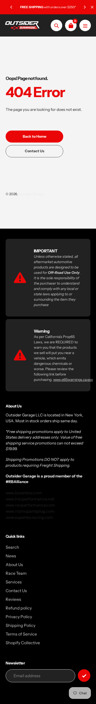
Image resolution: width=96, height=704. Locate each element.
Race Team (16, 573)
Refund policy (19, 608)
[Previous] (11, 7)
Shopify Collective (23, 642)
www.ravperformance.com (30, 505)
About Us (14, 564)
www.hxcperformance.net (30, 498)
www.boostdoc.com (24, 492)
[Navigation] (85, 25)
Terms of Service (21, 634)
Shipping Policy (20, 625)
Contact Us (16, 590)
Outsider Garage (31, 194)
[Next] (84, 7)
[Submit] (84, 675)
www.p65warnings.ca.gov (73, 379)
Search (12, 547)
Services (14, 581)
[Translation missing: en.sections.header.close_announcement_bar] (92, 7)
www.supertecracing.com (29, 517)
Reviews (13, 599)
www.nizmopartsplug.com (30, 511)
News (11, 555)
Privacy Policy (19, 616)
